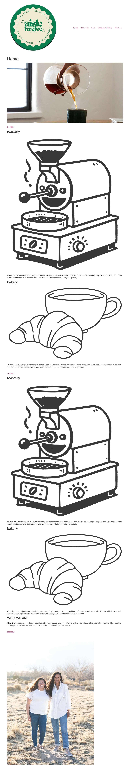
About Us (84, 28)
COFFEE (10, 127)
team (93, 28)
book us (118, 28)
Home (75, 28)
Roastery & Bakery (105, 28)
